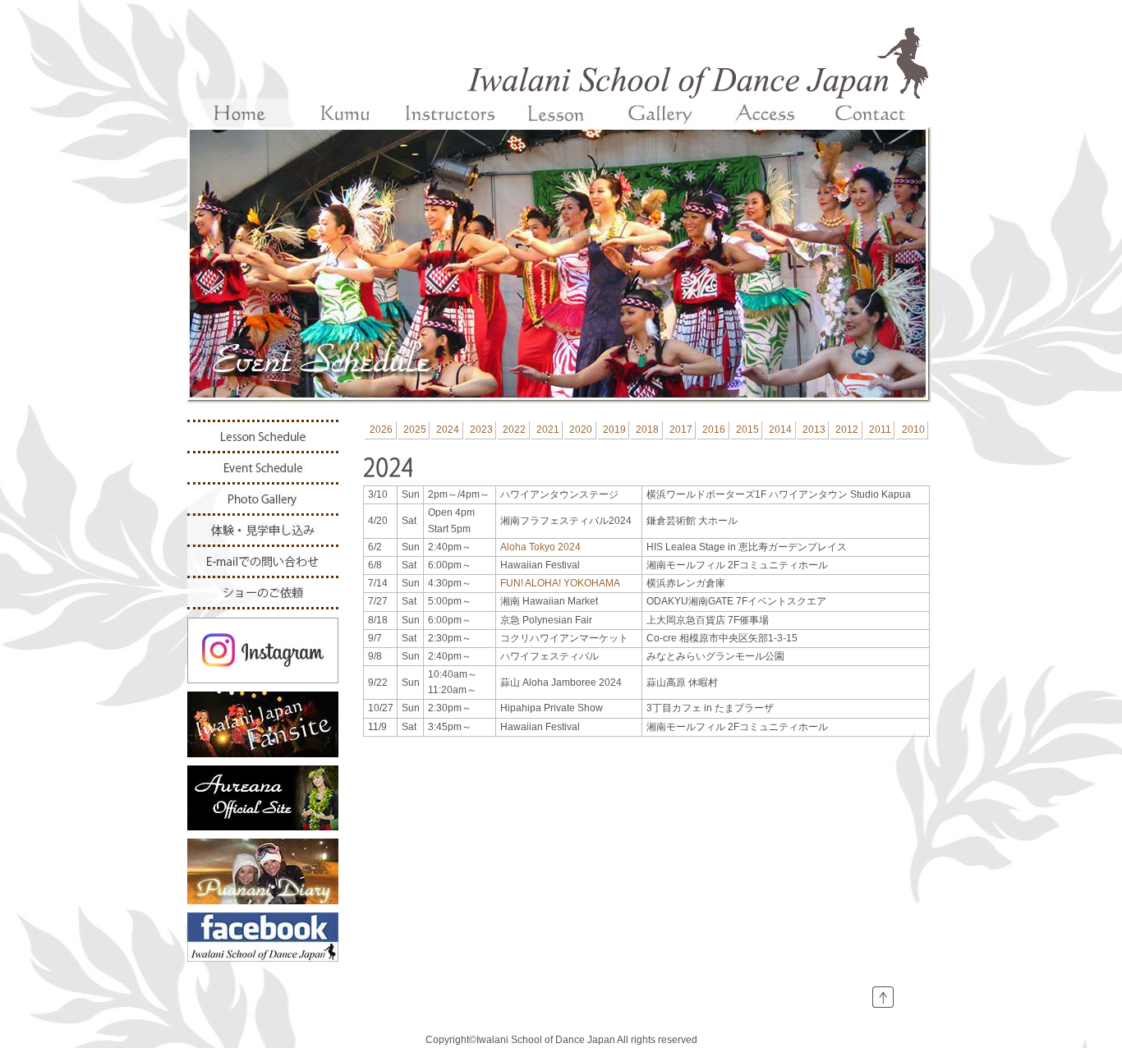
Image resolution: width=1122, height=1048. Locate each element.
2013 (813, 429)
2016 (713, 429)
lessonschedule (262, 436)
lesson (555, 113)
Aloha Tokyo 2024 (540, 547)
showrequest (262, 592)
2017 (680, 429)
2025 (414, 429)
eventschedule (262, 467)
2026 (381, 429)
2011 (880, 429)
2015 (747, 429)
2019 (614, 429)
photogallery (262, 499)
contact (870, 113)
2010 (913, 429)
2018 (647, 429)
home (239, 113)
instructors (450, 113)
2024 (447, 429)
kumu (345, 113)
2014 (780, 429)
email (262, 561)
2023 (481, 429)
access (765, 113)
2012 (846, 429)
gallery (660, 113)
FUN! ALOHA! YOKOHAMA (560, 583)
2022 (514, 429)
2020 (580, 429)
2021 (547, 429)
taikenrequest (262, 530)
